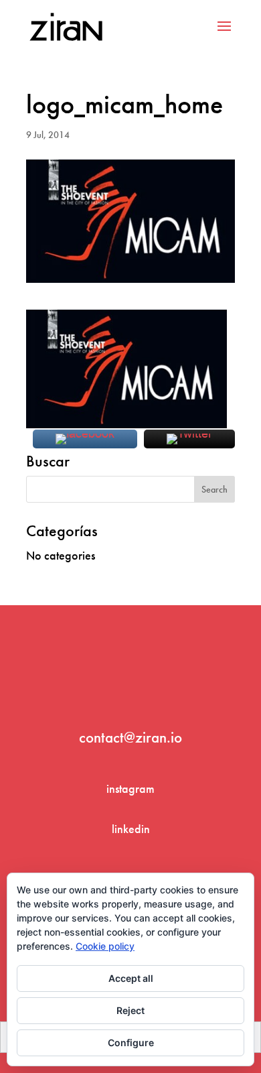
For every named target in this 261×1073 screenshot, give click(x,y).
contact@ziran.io (130, 737)
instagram (130, 788)
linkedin (131, 828)
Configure (131, 1042)
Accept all (130, 978)
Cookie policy (105, 946)
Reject (130, 1010)
